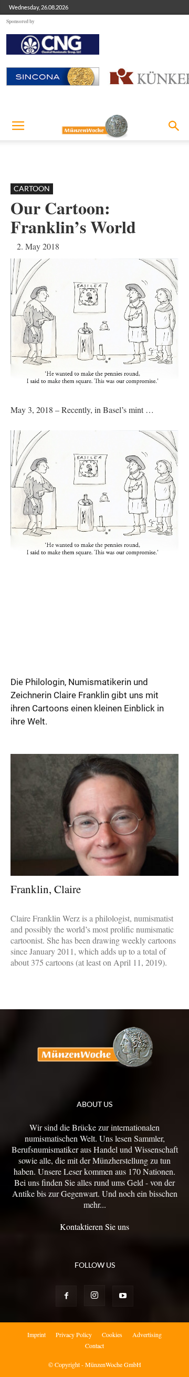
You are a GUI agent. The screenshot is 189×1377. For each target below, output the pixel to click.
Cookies (112, 1334)
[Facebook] (66, 1296)
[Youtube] (122, 1296)
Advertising (147, 1334)
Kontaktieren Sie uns (94, 1226)
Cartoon (32, 188)
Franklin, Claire (45, 889)
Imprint (36, 1334)
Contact (94, 1345)
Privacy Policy (74, 1334)
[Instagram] (94, 1295)
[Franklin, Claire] (94, 815)
